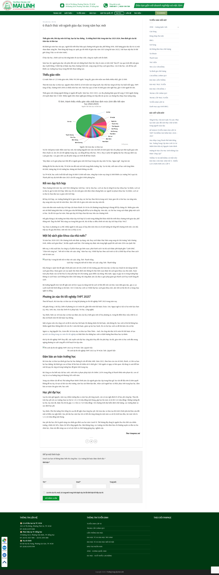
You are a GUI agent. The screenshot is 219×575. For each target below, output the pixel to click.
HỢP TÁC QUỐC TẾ (106, 13)
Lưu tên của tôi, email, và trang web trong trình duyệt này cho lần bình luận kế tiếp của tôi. (75, 493)
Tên (44, 482)
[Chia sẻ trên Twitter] (91, 441)
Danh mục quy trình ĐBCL (159, 106)
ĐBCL (152, 40)
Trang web (113, 482)
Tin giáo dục (47, 22)
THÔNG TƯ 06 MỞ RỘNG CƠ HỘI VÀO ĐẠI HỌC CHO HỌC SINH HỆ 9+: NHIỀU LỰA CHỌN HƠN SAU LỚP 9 (164, 161)
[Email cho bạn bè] (95, 441)
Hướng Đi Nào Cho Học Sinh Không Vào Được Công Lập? (164, 152)
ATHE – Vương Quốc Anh (158, 27)
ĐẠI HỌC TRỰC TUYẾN (158, 84)
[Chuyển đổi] (178, 27)
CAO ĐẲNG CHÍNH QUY (158, 75)
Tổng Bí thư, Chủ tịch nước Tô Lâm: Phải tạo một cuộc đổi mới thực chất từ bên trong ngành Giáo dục (164, 123)
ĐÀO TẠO (93, 13)
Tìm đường (4, 543)
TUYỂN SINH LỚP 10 (157, 102)
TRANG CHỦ (57, 13)
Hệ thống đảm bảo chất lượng (160, 49)
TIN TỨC (118, 13)
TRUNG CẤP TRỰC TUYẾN (159, 97)
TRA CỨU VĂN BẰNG (157, 67)
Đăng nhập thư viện (157, 36)
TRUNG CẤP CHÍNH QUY (158, 93)
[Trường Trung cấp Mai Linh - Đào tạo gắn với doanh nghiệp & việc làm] (19, 5)
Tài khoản (153, 53)
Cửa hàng (153, 31)
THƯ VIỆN (137, 13)
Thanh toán (154, 58)
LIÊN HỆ (128, 13)
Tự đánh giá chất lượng (158, 71)
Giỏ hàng (153, 45)
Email (78, 482)
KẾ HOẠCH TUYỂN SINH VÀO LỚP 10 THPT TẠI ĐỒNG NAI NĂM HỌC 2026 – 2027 (163, 133)
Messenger (4, 558)
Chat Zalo (4, 550)
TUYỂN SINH (81, 13)
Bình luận (46, 462)
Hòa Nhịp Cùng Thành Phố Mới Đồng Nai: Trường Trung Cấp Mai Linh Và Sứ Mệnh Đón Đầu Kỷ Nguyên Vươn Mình (163, 143)
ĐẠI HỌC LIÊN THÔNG (158, 80)
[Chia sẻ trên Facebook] (87, 441)
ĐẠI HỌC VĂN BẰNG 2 (158, 89)
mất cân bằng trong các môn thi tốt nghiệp (60, 334)
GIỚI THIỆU (68, 13)
